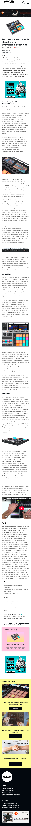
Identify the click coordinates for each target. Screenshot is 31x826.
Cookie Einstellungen (7, 792)
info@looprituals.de (13, 807)
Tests (10, 622)
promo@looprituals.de (12, 805)
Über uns (4, 796)
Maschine (27, 622)
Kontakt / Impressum (7, 788)
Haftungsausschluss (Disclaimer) (11, 794)
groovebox (21, 622)
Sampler (14, 624)
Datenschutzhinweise (8, 790)
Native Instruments (6, 624)
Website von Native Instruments (13, 618)
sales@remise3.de (12, 803)
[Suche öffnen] (23, 2)
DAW (19, 411)
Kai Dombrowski (6, 52)
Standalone (18, 624)
